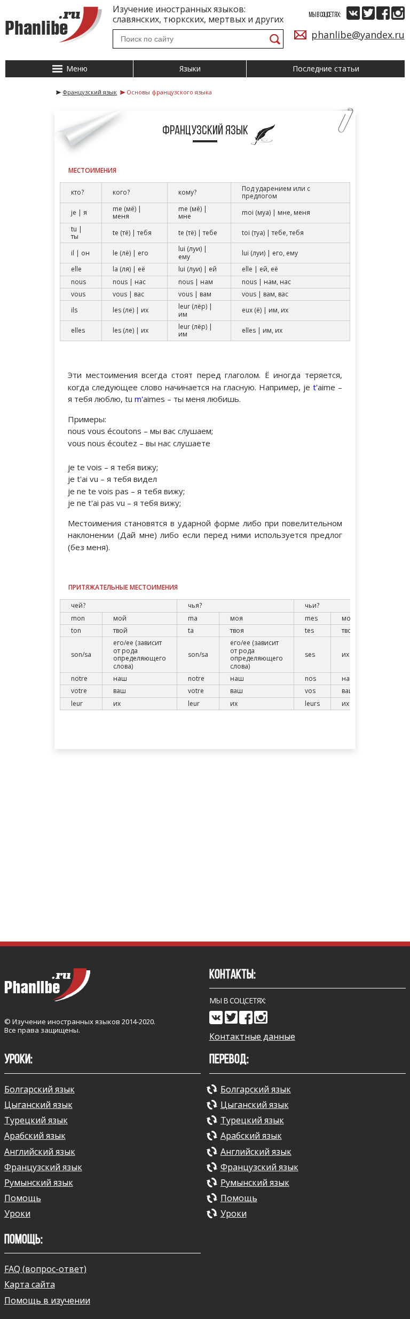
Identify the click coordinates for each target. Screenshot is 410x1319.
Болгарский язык (39, 1089)
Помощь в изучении (47, 1300)
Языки (190, 68)
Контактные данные (252, 1037)
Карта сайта (29, 1284)
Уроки (17, 1213)
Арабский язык (35, 1135)
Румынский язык (38, 1182)
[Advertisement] (205, 845)
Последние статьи (326, 68)
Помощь (22, 1198)
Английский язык (39, 1151)
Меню (76, 68)
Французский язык (43, 1167)
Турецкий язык (36, 1120)
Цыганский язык (38, 1105)
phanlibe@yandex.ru (358, 34)
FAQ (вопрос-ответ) (45, 1269)
